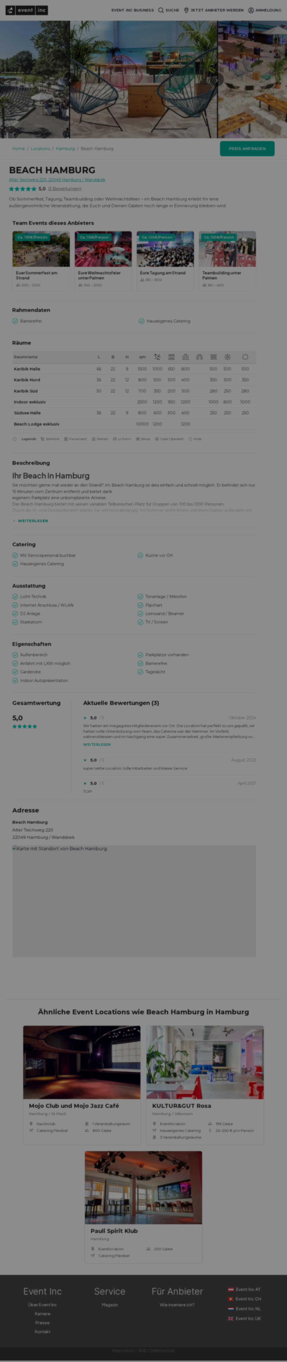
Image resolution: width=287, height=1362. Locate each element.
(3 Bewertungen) (64, 188)
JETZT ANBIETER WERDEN (217, 10)
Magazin (110, 1304)
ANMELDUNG (268, 10)
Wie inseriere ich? (177, 1304)
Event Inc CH (248, 1299)
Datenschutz (162, 1350)
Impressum (123, 1350)
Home (18, 148)
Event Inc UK (248, 1318)
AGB (142, 1350)
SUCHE (172, 10)
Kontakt (42, 1331)
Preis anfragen (247, 148)
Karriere (42, 1313)
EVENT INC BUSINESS (133, 10)
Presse (43, 1322)
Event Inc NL (248, 1308)
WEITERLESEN (33, 520)
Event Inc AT (248, 1289)
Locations (40, 148)
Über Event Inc (42, 1304)
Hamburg (65, 148)
